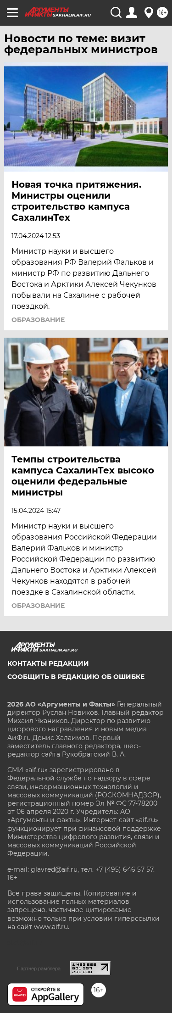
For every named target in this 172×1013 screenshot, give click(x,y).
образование (38, 320)
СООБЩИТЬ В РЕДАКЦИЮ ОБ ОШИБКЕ (75, 677)
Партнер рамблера (39, 968)
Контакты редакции (48, 663)
